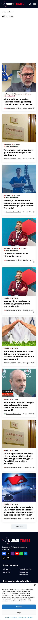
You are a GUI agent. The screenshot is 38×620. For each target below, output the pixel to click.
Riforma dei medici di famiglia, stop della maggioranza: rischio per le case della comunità (19, 406)
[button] (35, 585)
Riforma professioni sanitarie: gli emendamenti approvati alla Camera (18, 152)
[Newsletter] (8, 558)
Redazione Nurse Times (13, 108)
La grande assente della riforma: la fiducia (16, 254)
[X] (8, 553)
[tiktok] (4, 558)
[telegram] (25, 553)
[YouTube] (17, 553)
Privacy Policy (22, 617)
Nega (19, 613)
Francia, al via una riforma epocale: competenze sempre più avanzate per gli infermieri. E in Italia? (19, 204)
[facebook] (4, 553)
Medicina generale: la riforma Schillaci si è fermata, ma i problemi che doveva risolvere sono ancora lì (19, 355)
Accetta (19, 607)
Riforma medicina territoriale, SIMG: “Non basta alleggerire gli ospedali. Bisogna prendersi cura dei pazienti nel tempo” (19, 511)
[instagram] (12, 553)
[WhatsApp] (21, 553)
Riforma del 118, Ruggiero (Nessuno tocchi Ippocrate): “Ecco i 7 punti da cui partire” (18, 102)
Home (4, 12)
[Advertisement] (19, 40)
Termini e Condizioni (11, 617)
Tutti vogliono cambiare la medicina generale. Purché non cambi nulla (17, 304)
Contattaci (30, 617)
